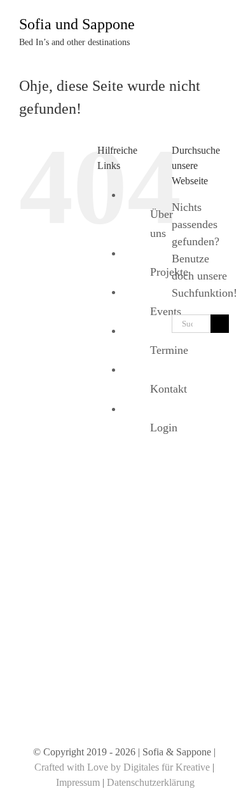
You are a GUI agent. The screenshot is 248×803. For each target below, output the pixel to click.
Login (163, 427)
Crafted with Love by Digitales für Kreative (122, 767)
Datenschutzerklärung (151, 782)
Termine (169, 350)
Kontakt (168, 388)
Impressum (78, 782)
